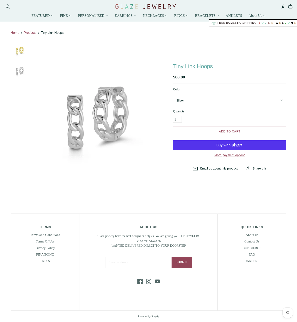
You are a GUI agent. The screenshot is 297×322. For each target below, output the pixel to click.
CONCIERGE (252, 248)
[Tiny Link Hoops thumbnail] (20, 50)
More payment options (229, 155)
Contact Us (251, 241)
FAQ (252, 254)
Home (15, 32)
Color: (177, 89)
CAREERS (252, 261)
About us (252, 235)
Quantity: (179, 111)
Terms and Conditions (45, 235)
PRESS (45, 261)
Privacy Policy (45, 248)
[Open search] (8, 6)
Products (30, 32)
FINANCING (45, 254)
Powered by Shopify (148, 316)
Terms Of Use (45, 241)
